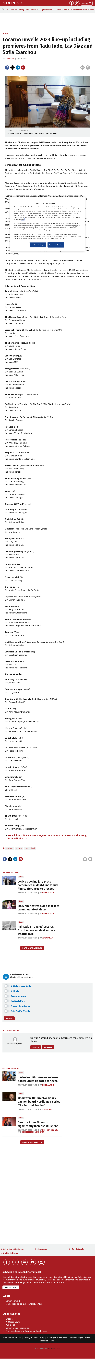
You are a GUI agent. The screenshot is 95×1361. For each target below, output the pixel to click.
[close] (89, 62)
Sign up (9, 1018)
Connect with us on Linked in (24, 1262)
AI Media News (13, 1322)
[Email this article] (23, 67)
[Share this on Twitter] (12, 67)
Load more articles (32, 948)
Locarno (19, 848)
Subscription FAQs (47, 1341)
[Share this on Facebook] (7, 67)
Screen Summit (62, 9)
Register (48, 1047)
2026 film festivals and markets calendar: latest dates (38, 907)
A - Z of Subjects (76, 1249)
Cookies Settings (38, 245)
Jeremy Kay (47, 938)
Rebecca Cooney (50, 1130)
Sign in (55, 62)
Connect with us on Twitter (15, 1262)
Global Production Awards (82, 9)
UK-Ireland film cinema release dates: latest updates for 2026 (38, 1079)
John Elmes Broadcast (33, 1132)
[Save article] (88, 67)
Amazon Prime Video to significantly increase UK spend (38, 1124)
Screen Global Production (17, 1328)
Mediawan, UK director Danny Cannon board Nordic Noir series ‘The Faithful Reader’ (39, 1101)
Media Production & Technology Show (24, 1303)
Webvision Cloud (54, 1348)
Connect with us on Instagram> (41, 1262)
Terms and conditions (11, 1338)
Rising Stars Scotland (28, 9)
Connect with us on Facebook (6, 1262)
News (5, 33)
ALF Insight (11, 1324)
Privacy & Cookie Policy (34, 1338)
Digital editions (46, 9)
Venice (14, 9)
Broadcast (10, 1318)
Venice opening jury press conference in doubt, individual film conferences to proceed (38, 885)
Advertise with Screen (13, 1249)
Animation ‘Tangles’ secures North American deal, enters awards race (36, 930)
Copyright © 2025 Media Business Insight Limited (68, 1338)
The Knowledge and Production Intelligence (26, 1331)
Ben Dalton (48, 892)
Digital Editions (10, 1253)
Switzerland (30, 848)
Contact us (42, 1249)
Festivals (9, 848)
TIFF (7, 9)
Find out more (10, 1287)
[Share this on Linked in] (18, 67)
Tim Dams (9, 58)
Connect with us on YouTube (33, 1262)
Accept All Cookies (56, 245)
